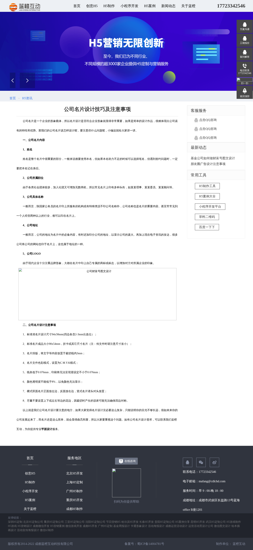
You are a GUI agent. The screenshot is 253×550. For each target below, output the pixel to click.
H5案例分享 (182, 521)
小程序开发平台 (210, 206)
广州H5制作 (74, 491)
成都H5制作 (74, 509)
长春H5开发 (146, 521)
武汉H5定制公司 (216, 521)
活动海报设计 (156, 526)
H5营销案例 (57, 526)
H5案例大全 (207, 196)
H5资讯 (27, 98)
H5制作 (30, 482)
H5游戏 (12, 526)
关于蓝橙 (30, 509)
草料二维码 (207, 216)
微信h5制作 (47, 530)
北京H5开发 (74, 473)
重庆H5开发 (74, 500)
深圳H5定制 (15, 521)
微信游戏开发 (73, 526)
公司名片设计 (36, 324)
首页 (76, 6)
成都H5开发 (90, 526)
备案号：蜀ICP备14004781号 (144, 543)
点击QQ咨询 (208, 120)
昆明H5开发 (198, 521)
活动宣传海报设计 (28, 530)
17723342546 (231, 6)
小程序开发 (30, 491)
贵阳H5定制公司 (165, 521)
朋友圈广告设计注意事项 (208, 164)
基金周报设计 (121, 526)
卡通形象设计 (139, 526)
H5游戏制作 (234, 521)
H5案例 (30, 500)
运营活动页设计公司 (200, 526)
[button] (27, 80)
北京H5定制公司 (33, 521)
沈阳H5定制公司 (95, 521)
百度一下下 (207, 227)
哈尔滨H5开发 (130, 521)
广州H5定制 (105, 526)
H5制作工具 (207, 186)
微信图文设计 (222, 526)
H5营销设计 (25, 526)
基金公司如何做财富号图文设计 (213, 158)
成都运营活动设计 (176, 526)
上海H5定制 (74, 482)
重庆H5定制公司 (54, 521)
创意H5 (30, 473)
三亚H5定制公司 (75, 521)
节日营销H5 (113, 521)
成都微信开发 (41, 526)
